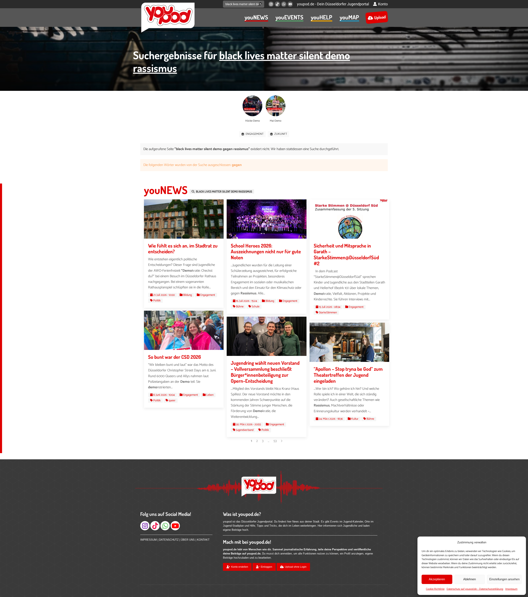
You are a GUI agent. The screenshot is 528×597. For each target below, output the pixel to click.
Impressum (511, 589)
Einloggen (266, 566)
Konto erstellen (239, 566)
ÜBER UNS (188, 539)
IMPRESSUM (148, 539)
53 (275, 441)
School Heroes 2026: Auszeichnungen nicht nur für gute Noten (266, 251)
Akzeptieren (437, 579)
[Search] (260, 4)
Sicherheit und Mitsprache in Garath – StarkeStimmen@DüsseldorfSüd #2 (346, 254)
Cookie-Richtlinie (435, 589)
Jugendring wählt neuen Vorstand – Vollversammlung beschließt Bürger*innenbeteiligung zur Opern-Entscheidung (265, 372)
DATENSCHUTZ (169, 539)
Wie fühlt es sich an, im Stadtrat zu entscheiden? (183, 248)
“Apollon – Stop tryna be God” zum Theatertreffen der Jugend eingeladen (348, 375)
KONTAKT (203, 539)
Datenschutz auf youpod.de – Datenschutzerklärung (475, 589)
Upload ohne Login (295, 566)
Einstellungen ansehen (504, 579)
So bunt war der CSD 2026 (174, 357)
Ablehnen (469, 579)
